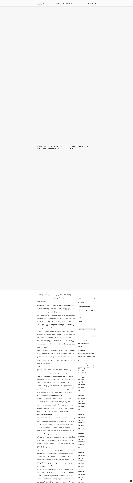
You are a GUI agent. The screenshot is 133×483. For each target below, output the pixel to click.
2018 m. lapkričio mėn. (81, 469)
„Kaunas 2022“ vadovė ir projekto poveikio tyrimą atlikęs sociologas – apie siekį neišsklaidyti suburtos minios (87, 316)
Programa (57, 3)
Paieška (79, 333)
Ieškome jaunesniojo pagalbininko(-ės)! (90, 363)
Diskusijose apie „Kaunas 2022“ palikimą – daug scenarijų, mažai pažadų (86, 308)
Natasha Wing (80, 367)
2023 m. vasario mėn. (81, 388)
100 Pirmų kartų (84, 370)
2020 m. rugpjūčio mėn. (81, 436)
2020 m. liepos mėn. (81, 438)
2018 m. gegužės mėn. (81, 479)
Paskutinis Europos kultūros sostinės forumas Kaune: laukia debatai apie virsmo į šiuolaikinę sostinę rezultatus (87, 320)
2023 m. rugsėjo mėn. (81, 381)
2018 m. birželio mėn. (81, 477)
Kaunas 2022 (80, 363)
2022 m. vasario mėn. (81, 407)
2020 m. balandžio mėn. (82, 442)
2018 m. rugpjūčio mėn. (81, 474)
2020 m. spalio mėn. (81, 433)
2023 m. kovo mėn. (81, 387)
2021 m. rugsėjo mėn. (81, 415)
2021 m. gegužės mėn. (81, 422)
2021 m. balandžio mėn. (81, 423)
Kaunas (79, 370)
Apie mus (52, 3)
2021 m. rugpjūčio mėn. (81, 417)
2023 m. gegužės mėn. (81, 385)
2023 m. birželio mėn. (81, 384)
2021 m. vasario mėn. (81, 426)
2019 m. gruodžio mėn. (81, 449)
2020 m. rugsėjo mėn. (81, 434)
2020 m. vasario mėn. (81, 445)
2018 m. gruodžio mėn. (81, 468)
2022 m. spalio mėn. (81, 395)
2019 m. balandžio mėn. (81, 461)
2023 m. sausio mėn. (81, 390)
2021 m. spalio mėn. (81, 414)
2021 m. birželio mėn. (81, 420)
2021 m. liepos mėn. (81, 419)
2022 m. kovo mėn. (81, 406)
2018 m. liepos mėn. (81, 476)
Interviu (48, 150)
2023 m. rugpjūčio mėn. (81, 382)
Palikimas (63, 3)
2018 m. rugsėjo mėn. (81, 472)
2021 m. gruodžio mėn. (81, 411)
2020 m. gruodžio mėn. (81, 430)
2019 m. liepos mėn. (81, 457)
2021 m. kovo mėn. (81, 425)
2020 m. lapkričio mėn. (81, 431)
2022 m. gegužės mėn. (81, 403)
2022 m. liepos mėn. (81, 400)
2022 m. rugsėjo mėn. (81, 396)
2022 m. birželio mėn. (81, 401)
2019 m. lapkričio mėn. (81, 450)
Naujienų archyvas (70, 3)
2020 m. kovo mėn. (81, 444)
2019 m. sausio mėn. (81, 466)
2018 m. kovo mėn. (81, 482)
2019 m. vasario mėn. (81, 464)
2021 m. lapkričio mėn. (81, 412)
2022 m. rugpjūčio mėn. (81, 398)
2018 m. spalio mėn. (81, 471)
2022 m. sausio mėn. (81, 409)
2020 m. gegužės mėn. (81, 441)
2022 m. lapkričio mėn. (81, 393)
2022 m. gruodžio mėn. (81, 392)
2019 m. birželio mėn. (81, 458)
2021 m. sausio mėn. (81, 428)
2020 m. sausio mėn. (81, 447)
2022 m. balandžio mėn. (81, 404)
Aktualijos (45, 150)
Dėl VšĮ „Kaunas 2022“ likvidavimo (84, 306)
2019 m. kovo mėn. (81, 463)
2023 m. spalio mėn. (81, 379)
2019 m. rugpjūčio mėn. (81, 455)
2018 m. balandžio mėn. (81, 480)
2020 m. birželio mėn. (81, 439)
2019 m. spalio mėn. (81, 452)
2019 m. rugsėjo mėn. (81, 453)
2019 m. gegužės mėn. (81, 460)
